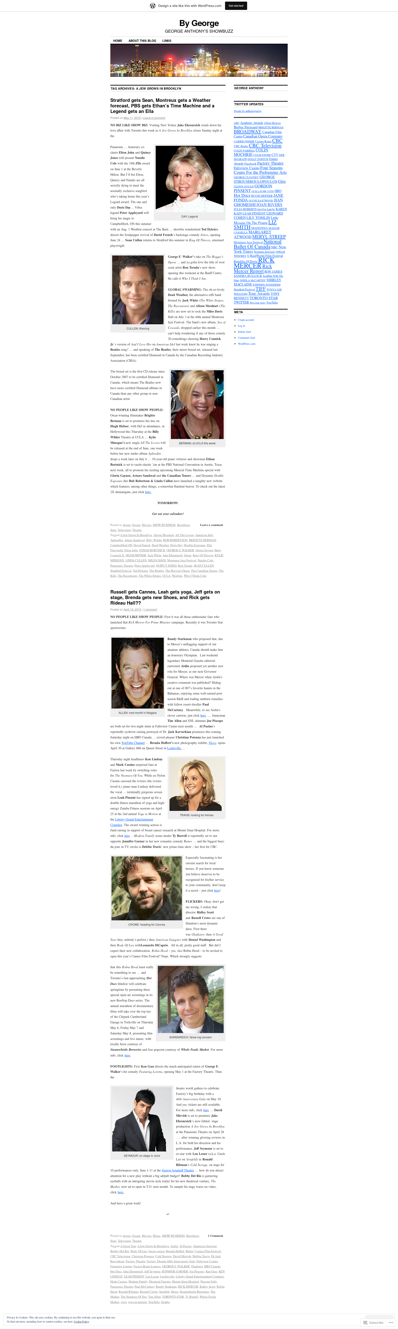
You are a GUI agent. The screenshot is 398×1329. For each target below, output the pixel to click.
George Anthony (249, 88)
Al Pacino (185, 1246)
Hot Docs (116, 1271)
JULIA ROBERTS (245, 209)
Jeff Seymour (152, 1271)
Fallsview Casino (207, 1261)
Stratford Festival (121, 570)
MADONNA (259, 228)
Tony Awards (259, 293)
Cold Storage (163, 1256)
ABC (237, 123)
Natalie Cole (205, 560)
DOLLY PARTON (258, 159)
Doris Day (176, 545)
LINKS (166, 40)
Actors (127, 525)
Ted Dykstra (140, 570)
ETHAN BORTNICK (152, 550)
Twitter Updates (249, 104)
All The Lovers (184, 535)
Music (157, 1236)
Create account (246, 319)
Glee (282, 181)
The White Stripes (150, 576)
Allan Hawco (272, 123)
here (203, 715)
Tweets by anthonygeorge (247, 111)
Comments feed (246, 337)
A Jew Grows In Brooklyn (136, 535)
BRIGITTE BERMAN (202, 540)
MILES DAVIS (157, 560)
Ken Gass (211, 1271)
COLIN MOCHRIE (251, 152)
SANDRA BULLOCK (248, 276)
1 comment (150, 609)
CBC (277, 140)
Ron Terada (185, 565)
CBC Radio (241, 146)
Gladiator (197, 1266)
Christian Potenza (143, 1256)
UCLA (166, 576)
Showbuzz (183, 525)
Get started (236, 5)
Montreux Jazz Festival (181, 560)
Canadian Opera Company (263, 136)
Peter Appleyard (145, 565)
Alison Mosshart (163, 535)
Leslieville (174, 748)
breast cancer (156, 1251)
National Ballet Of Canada (257, 244)
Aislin (174, 1246)
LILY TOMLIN (258, 217)
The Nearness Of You (134, 1297)
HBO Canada (212, 1266)
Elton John (131, 550)
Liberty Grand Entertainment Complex (200, 1276)
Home (117, 40)
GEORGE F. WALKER (180, 550)
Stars (113, 530)
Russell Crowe (149, 1291)
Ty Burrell (191, 1297)
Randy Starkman (166, 1286)
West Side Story (258, 302)
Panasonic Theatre (121, 565)
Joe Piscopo (197, 1271)
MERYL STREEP (269, 236)
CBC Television (120, 1256)
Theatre (137, 530)
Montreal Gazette (160, 1281)
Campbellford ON (121, 545)
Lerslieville (167, 1276)
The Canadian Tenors (204, 570)
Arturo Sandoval (134, 540)
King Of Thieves (203, 555)
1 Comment (215, 1235)
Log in (241, 325)
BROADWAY (248, 131)
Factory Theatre (135, 1261)
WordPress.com (246, 343)
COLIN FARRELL (244, 150)
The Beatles (156, 570)
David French (142, 545)
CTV (275, 154)
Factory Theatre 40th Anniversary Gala (171, 1261)
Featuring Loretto (121, 1266)
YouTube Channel (133, 743)
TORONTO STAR (173, 1297)
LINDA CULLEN (136, 560)
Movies (146, 525)
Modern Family (138, 1281)
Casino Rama (263, 141)
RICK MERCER (188, 1286)
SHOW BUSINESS (164, 525)
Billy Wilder (154, 540)
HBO (278, 191)
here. (148, 492)
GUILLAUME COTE (263, 191)
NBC (274, 247)
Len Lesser (152, 1276)
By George (199, 23)
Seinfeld (164, 1291)
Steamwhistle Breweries (194, 1291)
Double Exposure (194, 545)
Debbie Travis (201, 1256)
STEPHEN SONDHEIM (267, 284)
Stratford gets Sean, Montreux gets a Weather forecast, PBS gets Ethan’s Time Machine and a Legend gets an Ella (162, 105)
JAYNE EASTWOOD (261, 200)
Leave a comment (154, 118)
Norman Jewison (264, 252)
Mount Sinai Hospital (185, 1281)
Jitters (187, 555)
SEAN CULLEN (204, 565)
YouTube (154, 1302)
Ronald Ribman (128, 1291)
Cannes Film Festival (208, 1251)
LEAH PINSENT (134, 1276)
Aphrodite (116, 540)
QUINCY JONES (166, 565)
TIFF (261, 288)
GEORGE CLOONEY (246, 177)
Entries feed (244, 331)
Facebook (250, 163)
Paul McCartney (145, 1286)
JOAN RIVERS (269, 204)
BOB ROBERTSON (175, 540)
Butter (189, 1251)
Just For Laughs (266, 209)
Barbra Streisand (246, 127)
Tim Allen (154, 1297)
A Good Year (128, 1246)
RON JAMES (273, 271)
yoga (124, 1302)
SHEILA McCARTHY (253, 280)
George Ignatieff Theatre (178, 1170)
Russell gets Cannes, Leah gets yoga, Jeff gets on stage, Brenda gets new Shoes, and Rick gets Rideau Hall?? (165, 597)
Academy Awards (251, 123)
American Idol (204, 535)
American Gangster (205, 1246)
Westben (177, 576)
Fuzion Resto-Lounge (147, 1266)
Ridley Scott (207, 1286)
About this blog (142, 40)
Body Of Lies (139, 1251)
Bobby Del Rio (119, 1251)
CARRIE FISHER (244, 141)
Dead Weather (160, 545)
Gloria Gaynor (204, 550)
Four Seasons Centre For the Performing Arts (260, 170)
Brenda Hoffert (175, 1251)
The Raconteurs (127, 576)
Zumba (165, 1302)
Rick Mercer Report (253, 268)
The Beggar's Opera (177, 570)
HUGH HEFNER (136, 555)
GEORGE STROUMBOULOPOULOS (255, 179)
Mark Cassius (118, 1281)
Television (124, 530)
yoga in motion (137, 1302)
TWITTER (241, 302)
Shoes (212, 743)
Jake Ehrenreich (173, 555)
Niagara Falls (208, 1281)
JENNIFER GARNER (175, 1271)
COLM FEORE (262, 155)
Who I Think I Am (195, 576)
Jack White (154, 555)
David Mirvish (182, 1256)
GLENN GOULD (244, 186)
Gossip (136, 525)
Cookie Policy (81, 1321)
